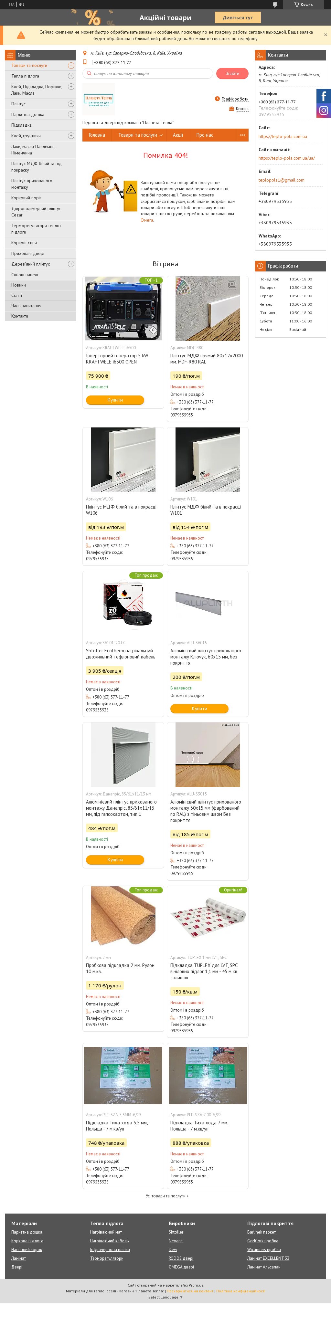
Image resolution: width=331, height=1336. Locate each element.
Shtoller (176, 1232)
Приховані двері (27, 253)
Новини (18, 285)
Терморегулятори (106, 1258)
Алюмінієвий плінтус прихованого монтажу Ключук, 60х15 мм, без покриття (205, 656)
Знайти (232, 73)
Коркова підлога (27, 1241)
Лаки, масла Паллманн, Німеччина (33, 149)
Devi (173, 1249)
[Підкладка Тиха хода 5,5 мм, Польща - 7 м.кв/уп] (123, 1075)
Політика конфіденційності (240, 1291)
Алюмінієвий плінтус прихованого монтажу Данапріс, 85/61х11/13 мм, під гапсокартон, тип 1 (121, 808)
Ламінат (18, 1258)
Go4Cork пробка (262, 1241)
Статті (16, 295)
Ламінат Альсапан (264, 1267)
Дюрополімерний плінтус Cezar (36, 211)
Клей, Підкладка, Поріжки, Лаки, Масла (36, 90)
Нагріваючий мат (106, 1232)
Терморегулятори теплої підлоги (36, 229)
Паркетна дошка (27, 114)
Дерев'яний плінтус (30, 264)
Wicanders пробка (264, 1249)
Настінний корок (26, 1249)
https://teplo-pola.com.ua (283, 136)
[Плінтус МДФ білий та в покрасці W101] (207, 459)
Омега (147, 220)
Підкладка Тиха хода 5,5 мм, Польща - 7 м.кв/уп (116, 1126)
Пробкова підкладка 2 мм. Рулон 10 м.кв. (120, 968)
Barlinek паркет (261, 1232)
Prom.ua (196, 1285)
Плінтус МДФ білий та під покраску (36, 167)
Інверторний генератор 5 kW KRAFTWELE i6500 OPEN (117, 358)
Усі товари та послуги (166, 1196)
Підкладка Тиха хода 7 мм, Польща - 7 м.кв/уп (199, 1126)
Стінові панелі (24, 275)
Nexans (176, 1241)
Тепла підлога (25, 76)
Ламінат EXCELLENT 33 (268, 1258)
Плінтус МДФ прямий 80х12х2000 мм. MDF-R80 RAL (206, 358)
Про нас (205, 134)
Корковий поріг (26, 198)
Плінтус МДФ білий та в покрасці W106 (121, 510)
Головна (97, 134)
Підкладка (21, 125)
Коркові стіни (24, 243)
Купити (115, 400)
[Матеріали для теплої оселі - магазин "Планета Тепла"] (98, 98)
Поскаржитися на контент (190, 1291)
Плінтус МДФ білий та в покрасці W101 (205, 510)
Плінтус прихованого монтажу (31, 184)
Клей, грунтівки (26, 136)
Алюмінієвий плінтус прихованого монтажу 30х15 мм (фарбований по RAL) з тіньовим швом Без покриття (205, 811)
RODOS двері (181, 1258)
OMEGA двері (181, 1267)
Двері (16, 1267)
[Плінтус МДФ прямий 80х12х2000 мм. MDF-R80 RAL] (207, 308)
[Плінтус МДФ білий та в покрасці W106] (123, 459)
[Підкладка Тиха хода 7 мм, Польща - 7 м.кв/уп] (207, 1075)
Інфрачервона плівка (110, 1249)
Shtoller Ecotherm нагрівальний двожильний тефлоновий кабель (120, 653)
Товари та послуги (29, 65)
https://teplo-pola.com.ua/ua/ (287, 158)
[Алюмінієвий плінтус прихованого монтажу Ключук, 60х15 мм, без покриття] (207, 603)
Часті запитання (26, 306)
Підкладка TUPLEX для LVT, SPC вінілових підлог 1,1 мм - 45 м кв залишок (203, 971)
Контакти (19, 316)
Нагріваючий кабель (109, 1241)
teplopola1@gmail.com (281, 180)
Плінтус (18, 104)
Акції (178, 134)
